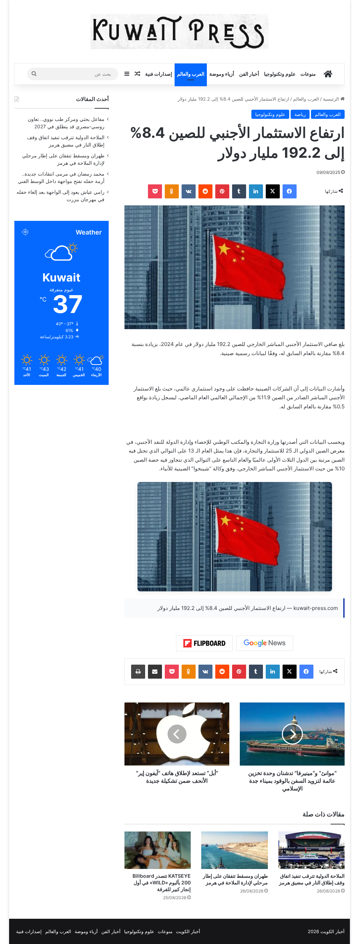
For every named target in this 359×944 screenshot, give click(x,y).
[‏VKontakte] (189, 191)
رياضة (300, 114)
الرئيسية (331, 99)
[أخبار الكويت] (179, 31)
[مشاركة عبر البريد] (155, 672)
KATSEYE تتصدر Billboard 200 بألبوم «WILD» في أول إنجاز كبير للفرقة (162, 882)
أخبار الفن (249, 74)
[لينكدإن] (256, 191)
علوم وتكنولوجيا (280, 74)
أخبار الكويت (188, 931)
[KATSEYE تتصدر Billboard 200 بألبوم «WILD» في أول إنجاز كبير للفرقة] (157, 850)
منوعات (308, 74)
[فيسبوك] (290, 191)
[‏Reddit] (205, 191)
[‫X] (273, 191)
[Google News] (264, 643)
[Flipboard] (204, 643)
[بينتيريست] (222, 191)
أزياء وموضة (221, 74)
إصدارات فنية (158, 74)
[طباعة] (138, 672)
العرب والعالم (190, 74)
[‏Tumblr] (239, 191)
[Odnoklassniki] (172, 191)
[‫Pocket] (155, 191)
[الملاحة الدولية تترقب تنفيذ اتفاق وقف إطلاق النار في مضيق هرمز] (311, 850)
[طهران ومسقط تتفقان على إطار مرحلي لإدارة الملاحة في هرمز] (234, 850)
